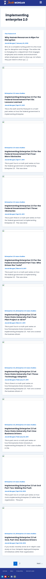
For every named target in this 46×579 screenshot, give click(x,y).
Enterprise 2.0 (10, 311)
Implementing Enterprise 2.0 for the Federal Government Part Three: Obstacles (23, 208)
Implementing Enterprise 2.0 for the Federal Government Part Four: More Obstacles (23, 154)
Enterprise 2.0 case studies (15, 93)
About (11, 571)
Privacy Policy (19, 571)
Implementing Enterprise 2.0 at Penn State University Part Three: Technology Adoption (21, 374)
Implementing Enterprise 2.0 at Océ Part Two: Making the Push (23, 486)
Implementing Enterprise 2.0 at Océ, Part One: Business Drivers (21, 538)
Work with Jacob (30, 571)
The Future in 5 (10, 34)
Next (40, 563)
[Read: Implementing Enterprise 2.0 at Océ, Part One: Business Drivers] (23, 518)
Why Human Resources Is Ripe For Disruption (22, 38)
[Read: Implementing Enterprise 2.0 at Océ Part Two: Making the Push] (23, 466)
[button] (41, 2)
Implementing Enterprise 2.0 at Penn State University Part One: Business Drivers (21, 431)
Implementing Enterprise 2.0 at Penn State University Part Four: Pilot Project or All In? (21, 317)
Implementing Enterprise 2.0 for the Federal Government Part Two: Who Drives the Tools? (23, 263)
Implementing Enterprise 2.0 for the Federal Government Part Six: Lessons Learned (23, 99)
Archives (5, 571)
